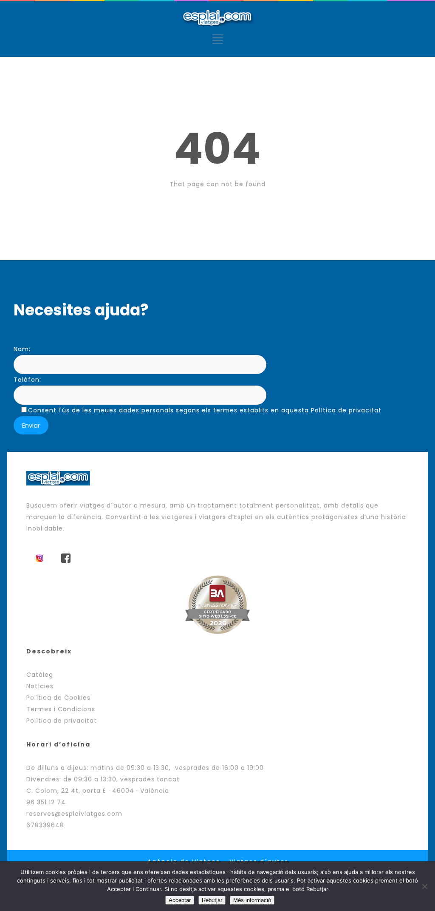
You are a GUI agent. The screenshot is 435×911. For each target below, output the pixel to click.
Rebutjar (212, 900)
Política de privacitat (61, 720)
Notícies (40, 686)
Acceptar (180, 900)
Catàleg (39, 674)
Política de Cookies (58, 697)
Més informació (252, 900)
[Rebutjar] (424, 886)
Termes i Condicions (60, 709)
